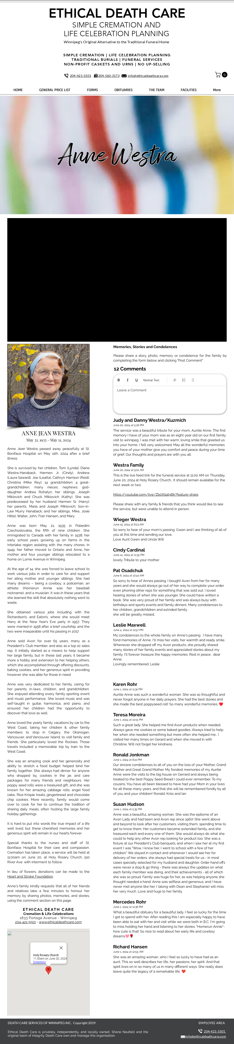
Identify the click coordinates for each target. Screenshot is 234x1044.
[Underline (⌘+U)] (136, 380)
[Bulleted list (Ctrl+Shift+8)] (192, 380)
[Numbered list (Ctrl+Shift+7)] (184, 380)
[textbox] (170, 399)
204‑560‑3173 (109, 76)
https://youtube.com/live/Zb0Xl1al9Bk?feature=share (155, 494)
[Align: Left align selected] (175, 380)
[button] (222, 74)
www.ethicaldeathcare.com (60, 922)
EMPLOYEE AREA (212, 1023)
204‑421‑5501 (80, 76)
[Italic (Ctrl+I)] (127, 380)
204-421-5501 (25, 922)
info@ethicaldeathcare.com (148, 76)
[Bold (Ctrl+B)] (118, 380)
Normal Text (151, 380)
